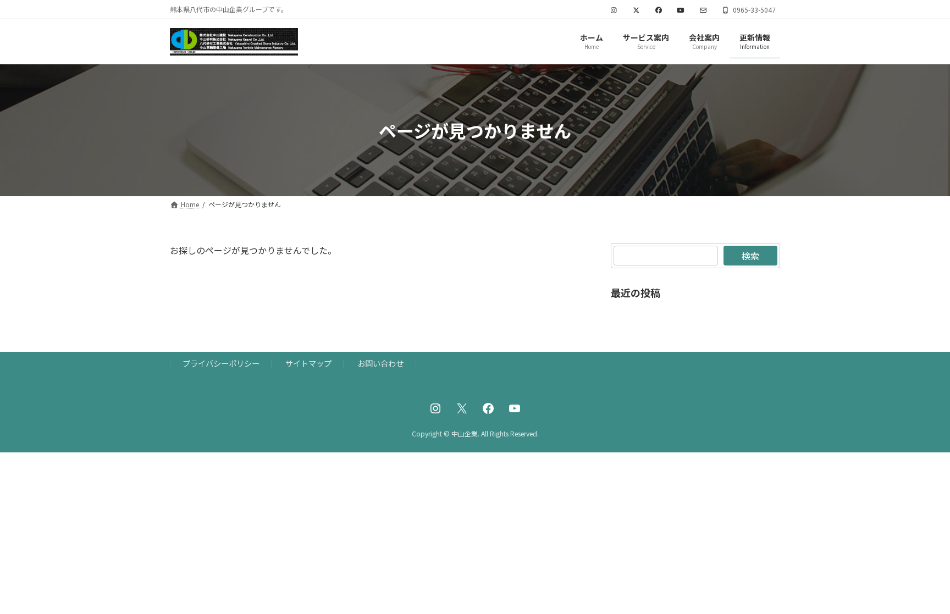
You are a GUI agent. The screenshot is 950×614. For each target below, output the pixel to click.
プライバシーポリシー (221, 363)
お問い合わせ (380, 363)
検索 (750, 255)
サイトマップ (308, 363)
